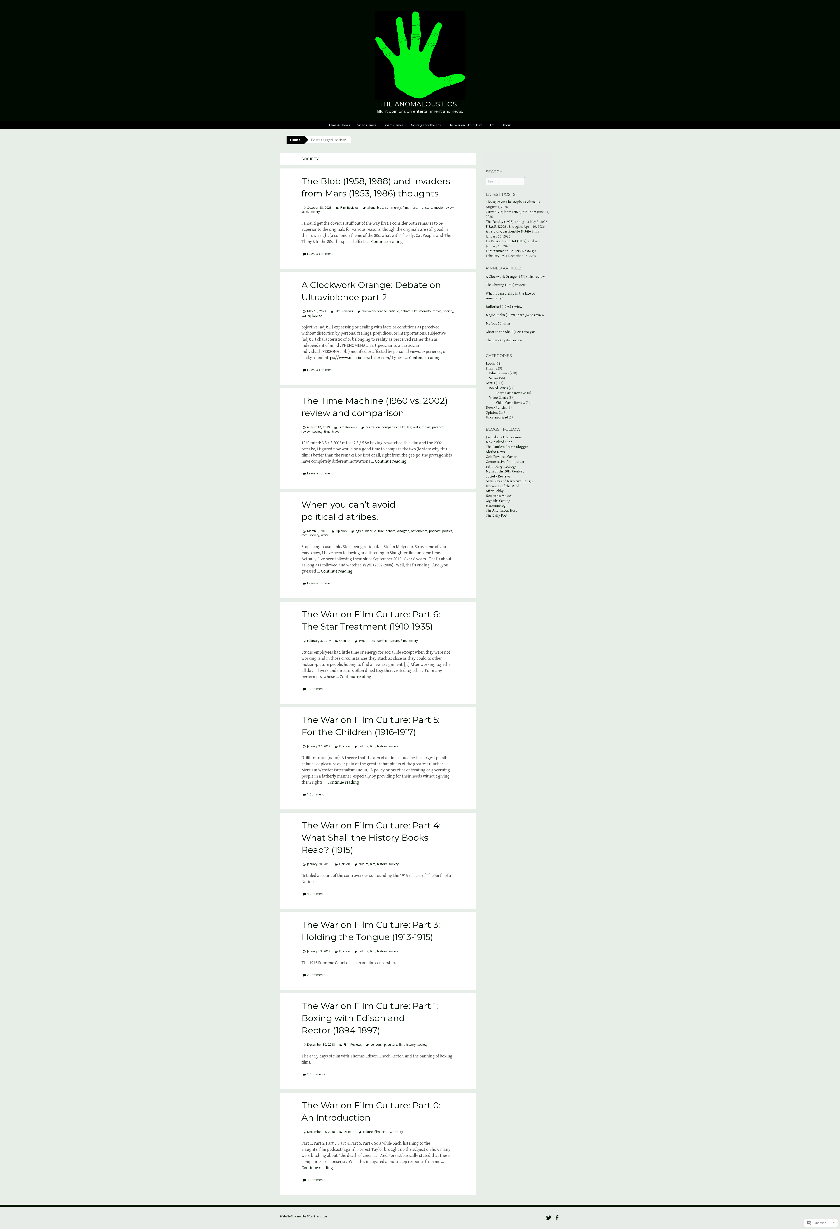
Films (490, 368)
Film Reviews (349, 207)
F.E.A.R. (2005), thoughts (504, 227)
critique (394, 311)
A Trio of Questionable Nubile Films (513, 231)
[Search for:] (505, 181)
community (393, 207)
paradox (438, 427)
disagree (403, 531)
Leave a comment (320, 254)
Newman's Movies (499, 496)
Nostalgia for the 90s (426, 125)
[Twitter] (549, 1217)
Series (493, 378)
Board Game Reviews (511, 393)
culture (379, 531)
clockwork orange (374, 311)
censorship (380, 641)
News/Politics (496, 408)
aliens (371, 207)
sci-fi (304, 212)
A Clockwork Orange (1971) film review (515, 277)
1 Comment (315, 689)
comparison (390, 427)
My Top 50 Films (498, 323)
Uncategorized (497, 417)
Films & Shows (339, 125)
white (325, 535)
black (369, 531)
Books (490, 364)
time (327, 431)
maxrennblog (496, 506)
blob (380, 207)
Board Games (393, 125)
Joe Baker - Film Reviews (504, 437)
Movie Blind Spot (499, 442)
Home (295, 139)
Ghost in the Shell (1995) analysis (510, 332)
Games (490, 383)
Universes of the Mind (502, 486)
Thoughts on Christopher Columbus (513, 202)
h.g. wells (413, 427)
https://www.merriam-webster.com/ (357, 357)
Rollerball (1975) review (504, 307)
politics (447, 531)
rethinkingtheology (501, 467)
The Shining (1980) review (505, 285)
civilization (373, 427)
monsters (425, 207)
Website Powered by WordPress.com (303, 1216)
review (449, 207)
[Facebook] (557, 1217)
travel (336, 431)
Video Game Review (510, 403)
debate (406, 311)
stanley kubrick (311, 315)
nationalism (419, 531)
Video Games (366, 125)
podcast (435, 531)
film (405, 207)
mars (413, 207)
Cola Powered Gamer (501, 457)
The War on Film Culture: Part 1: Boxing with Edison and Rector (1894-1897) (369, 1018)
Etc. (492, 125)
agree (359, 531)
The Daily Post (497, 516)
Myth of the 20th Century (505, 471)
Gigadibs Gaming (498, 501)
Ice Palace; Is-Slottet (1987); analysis (513, 241)
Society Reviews (498, 476)
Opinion (341, 531)
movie (438, 207)
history (382, 746)
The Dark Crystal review (504, 340)
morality (425, 311)
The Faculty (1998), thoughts (507, 222)
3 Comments (316, 1180)
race (304, 535)
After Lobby (495, 491)
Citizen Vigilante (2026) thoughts (511, 212)
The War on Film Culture (465, 125)
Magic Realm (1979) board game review (515, 315)
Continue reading (387, 241)
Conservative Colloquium (505, 462)
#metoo (364, 641)
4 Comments (316, 894)
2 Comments (316, 975)
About (506, 125)
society (315, 212)
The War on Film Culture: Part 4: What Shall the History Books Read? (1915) (371, 837)
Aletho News (495, 452)
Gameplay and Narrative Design (509, 481)
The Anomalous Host (420, 104)
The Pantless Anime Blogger (507, 447)
